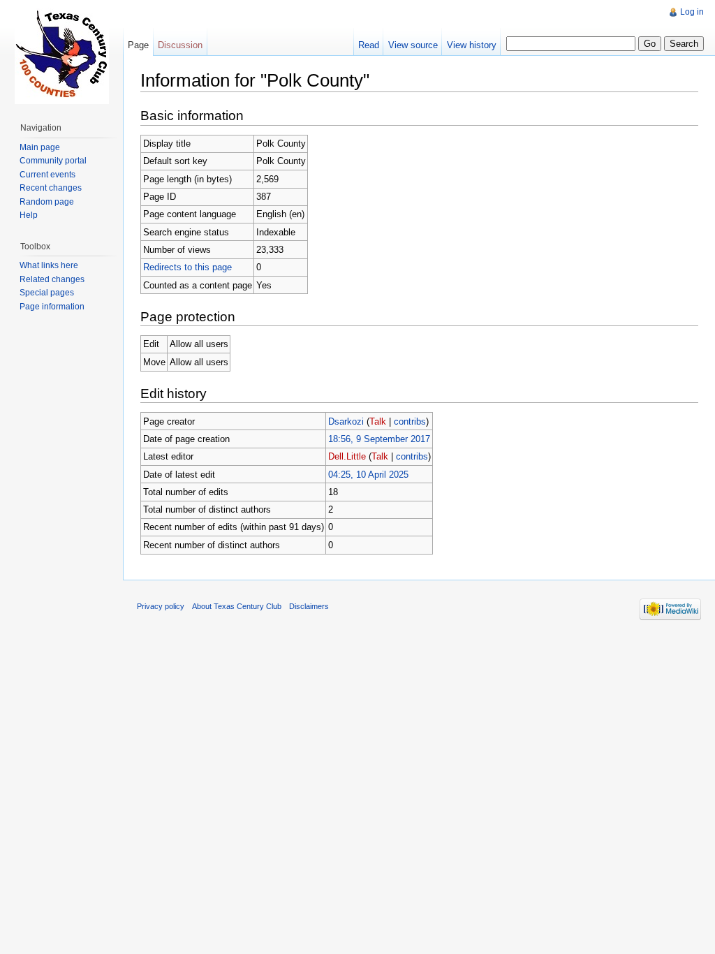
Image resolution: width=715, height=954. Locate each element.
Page (138, 45)
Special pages (47, 293)
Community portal (53, 161)
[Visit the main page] (61, 56)
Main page (40, 147)
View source (413, 45)
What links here (49, 265)
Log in (692, 12)
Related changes (52, 279)
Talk (377, 421)
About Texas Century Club (236, 606)
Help (29, 215)
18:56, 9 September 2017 (379, 439)
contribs (410, 421)
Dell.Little (347, 456)
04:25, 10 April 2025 (368, 474)
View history (471, 45)
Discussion (180, 45)
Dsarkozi (346, 421)
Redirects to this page (187, 267)
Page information (52, 306)
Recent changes (51, 188)
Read (368, 45)
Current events (47, 174)
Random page (47, 202)
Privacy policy (160, 606)
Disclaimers (309, 606)
